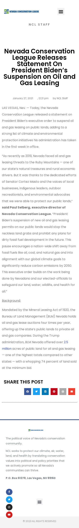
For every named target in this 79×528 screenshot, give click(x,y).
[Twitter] (9, 499)
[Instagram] (9, 507)
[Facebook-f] (9, 492)
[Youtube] (9, 514)
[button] (61, 11)
